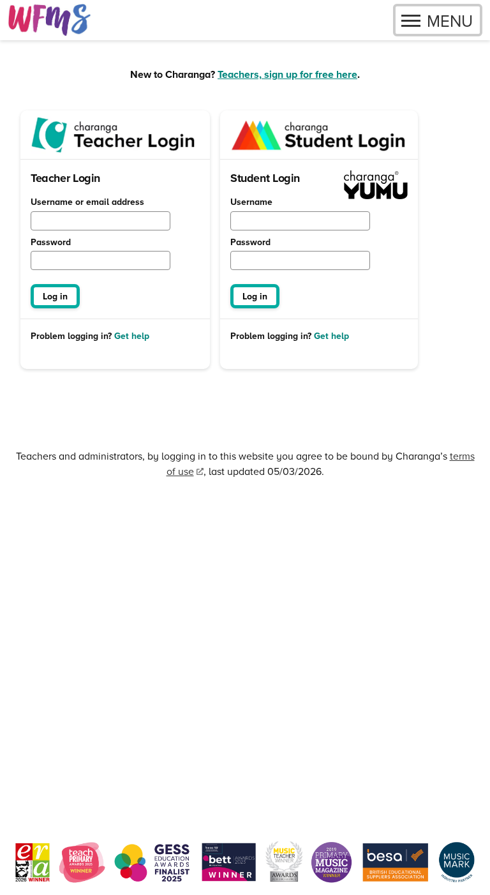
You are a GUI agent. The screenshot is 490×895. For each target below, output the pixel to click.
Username (251, 202)
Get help (131, 336)
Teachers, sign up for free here (287, 74)
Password (51, 242)
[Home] (49, 20)
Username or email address (87, 202)
